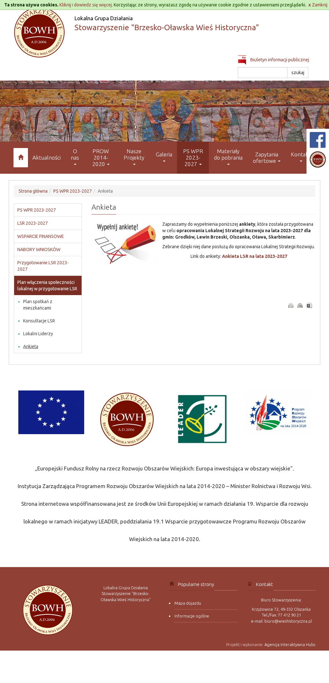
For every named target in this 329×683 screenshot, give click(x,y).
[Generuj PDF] (309, 305)
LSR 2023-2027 (32, 223)
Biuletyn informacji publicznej (279, 59)
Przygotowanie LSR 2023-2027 (43, 266)
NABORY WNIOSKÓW (38, 249)
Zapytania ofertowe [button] (265, 157)
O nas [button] (75, 154)
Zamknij (317, 4)
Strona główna (33, 191)
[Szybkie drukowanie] (290, 305)
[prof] (278, 412)
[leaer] (202, 419)
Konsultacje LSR (39, 320)
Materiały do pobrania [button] (228, 154)
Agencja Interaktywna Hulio (290, 644)
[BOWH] (127, 419)
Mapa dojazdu (187, 603)
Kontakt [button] (301, 154)
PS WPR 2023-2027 (72, 191)
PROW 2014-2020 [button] (100, 157)
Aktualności (46, 157)
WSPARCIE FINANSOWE (40, 236)
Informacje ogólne (191, 616)
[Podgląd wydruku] (300, 305)
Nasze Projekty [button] (134, 154)
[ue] (51, 412)
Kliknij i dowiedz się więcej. (86, 4)
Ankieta (30, 346)
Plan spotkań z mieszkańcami (37, 305)
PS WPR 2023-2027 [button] (193, 157)
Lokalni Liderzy (38, 333)
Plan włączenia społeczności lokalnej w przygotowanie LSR (47, 285)
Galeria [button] (164, 154)
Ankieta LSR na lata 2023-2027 (254, 256)
